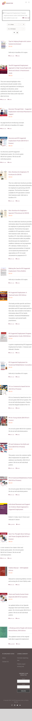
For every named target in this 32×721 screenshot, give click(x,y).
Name (23, 678)
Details (18, 55)
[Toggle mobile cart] (26, 2)
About (4, 658)
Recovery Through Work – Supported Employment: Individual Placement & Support (20, 111)
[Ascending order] (23, 24)
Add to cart (12, 55)
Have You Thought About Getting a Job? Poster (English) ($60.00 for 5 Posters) (19, 536)
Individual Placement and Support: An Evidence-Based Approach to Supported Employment (19, 506)
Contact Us (5, 661)
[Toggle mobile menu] (29, 2)
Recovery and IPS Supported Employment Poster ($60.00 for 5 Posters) (18, 140)
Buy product (12, 524)
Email (23, 684)
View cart (27, 18)
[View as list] (17, 32)
